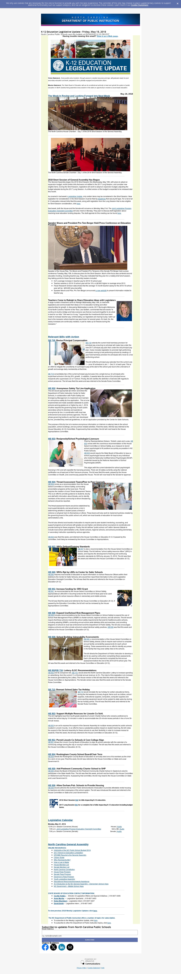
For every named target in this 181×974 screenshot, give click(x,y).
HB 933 (51, 439)
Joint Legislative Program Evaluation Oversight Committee (78, 829)
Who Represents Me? (62, 860)
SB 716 (59, 670)
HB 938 (51, 613)
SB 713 (51, 689)
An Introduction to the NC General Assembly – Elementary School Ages (81, 884)
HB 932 (51, 388)
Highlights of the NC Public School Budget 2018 (72, 850)
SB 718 (51, 340)
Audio (119, 826)
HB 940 (51, 572)
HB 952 (51, 670)
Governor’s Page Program (64, 876)
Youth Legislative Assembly (64, 879)
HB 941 (51, 589)
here (95, 911)
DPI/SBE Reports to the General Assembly (70, 855)
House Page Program (62, 872)
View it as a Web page (107, 36)
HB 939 (51, 637)
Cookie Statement (139, 5)
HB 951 (51, 740)
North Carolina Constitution (64, 869)
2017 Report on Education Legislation (68, 852)
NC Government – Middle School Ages (69, 886)
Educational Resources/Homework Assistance (71, 881)
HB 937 (51, 546)
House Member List (61, 864)
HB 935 (51, 768)
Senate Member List (61, 867)
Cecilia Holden (59, 896)
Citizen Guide (59, 857)
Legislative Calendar (60, 820)
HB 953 (51, 713)
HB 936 (51, 785)
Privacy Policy (82, 968)
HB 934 (51, 482)
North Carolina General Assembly (68, 844)
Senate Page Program (62, 874)
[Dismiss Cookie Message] (177, 2)
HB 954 (51, 754)
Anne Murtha (59, 898)
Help (102, 968)
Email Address (48, 929)
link (76, 800)
